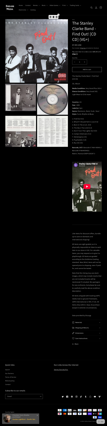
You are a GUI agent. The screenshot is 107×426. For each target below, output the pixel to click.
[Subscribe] (40, 396)
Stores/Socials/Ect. (61, 370)
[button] (36, 5)
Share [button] (76, 344)
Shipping (82, 48)
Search (7, 370)
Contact (8, 384)
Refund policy (10, 381)
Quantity (74, 58)
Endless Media (88, 421)
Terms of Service (10, 377)
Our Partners (9, 373)
